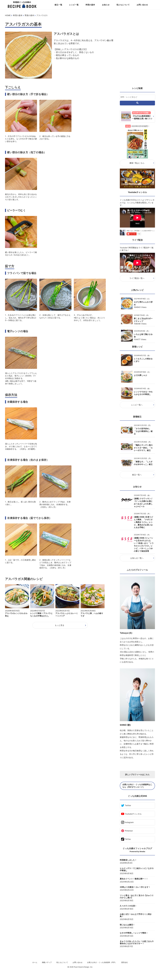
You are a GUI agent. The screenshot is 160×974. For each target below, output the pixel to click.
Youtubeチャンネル (133, 814)
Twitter (128, 805)
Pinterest (129, 831)
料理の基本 (90, 5)
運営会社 (124, 962)
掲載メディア (47, 962)
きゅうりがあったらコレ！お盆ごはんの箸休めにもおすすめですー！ (137, 942)
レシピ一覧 (74, 5)
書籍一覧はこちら (136, 163)
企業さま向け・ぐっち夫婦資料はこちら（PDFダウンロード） (137, 785)
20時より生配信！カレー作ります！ (135, 887)
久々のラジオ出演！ (128, 906)
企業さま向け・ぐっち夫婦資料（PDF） (102, 962)
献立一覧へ (137, 475)
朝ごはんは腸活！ (127, 925)
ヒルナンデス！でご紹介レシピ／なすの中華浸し (137, 869)
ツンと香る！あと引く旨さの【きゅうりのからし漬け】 (137, 896)
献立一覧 (58, 5)
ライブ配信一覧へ (136, 278)
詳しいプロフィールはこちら (137, 774)
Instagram (129, 822)
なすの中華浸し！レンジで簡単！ (134, 933)
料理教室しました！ (128, 860)
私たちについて (123, 5)
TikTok (128, 839)
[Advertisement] (137, 49)
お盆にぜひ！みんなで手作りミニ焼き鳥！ (136, 915)
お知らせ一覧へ (136, 558)
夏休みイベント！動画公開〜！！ (134, 879)
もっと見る (59, 625)
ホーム (34, 962)
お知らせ (106, 5)
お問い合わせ (142, 5)
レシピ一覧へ (137, 405)
